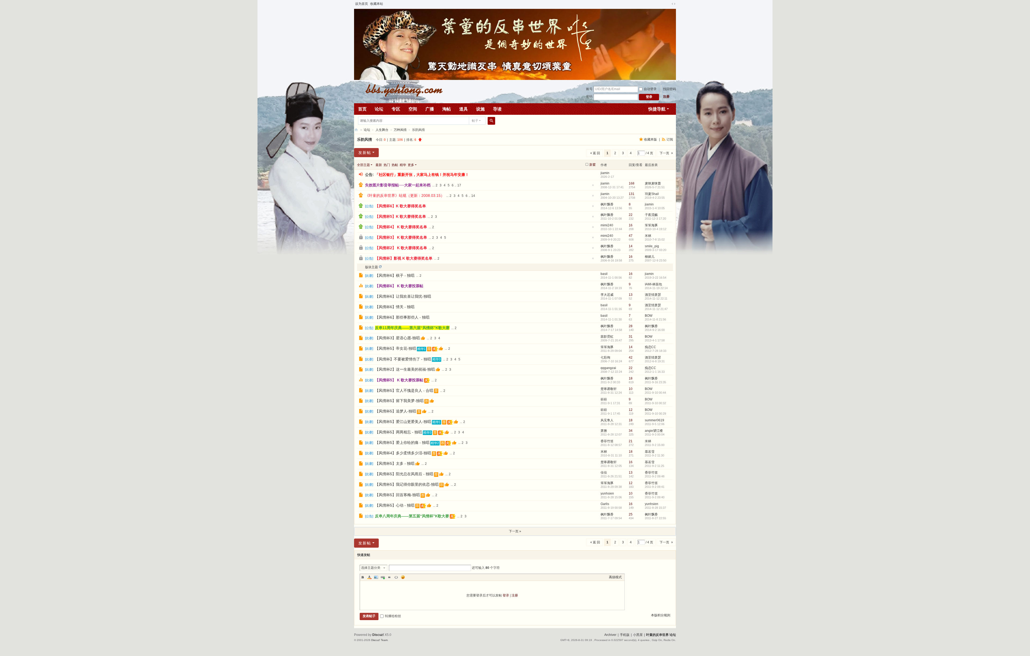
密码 (589, 96)
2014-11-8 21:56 (655, 319)
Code (396, 577)
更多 (411, 165)
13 (630, 295)
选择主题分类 (370, 568)
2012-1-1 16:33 (655, 371)
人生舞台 (382, 130)
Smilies (403, 577)
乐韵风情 (364, 139)
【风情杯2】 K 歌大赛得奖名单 (401, 248)
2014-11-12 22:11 (656, 298)
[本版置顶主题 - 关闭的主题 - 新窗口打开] (361, 238)
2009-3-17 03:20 (655, 250)
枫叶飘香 (607, 204)
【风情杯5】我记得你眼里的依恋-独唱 (407, 484)
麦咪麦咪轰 (653, 183)
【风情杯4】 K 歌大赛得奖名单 (401, 227)
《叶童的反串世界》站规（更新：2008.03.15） (404, 195)
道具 (463, 109)
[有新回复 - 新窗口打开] (361, 276)
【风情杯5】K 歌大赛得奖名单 (400, 216)
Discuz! (378, 635)
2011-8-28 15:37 (655, 507)
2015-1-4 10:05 (655, 208)
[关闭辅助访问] (668, 3)
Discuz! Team (379, 640)
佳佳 (604, 472)
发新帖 (364, 152)
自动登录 (650, 89)
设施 (480, 109)
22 (630, 215)
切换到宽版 (673, 3)
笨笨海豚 (651, 225)
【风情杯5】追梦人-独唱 (395, 411)
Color (369, 577)
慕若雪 (649, 452)
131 (631, 194)
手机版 (625, 635)
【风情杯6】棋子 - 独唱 (394, 275)
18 (630, 378)
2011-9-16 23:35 (655, 382)
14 (473, 196)
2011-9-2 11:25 (654, 465)
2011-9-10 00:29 (655, 413)
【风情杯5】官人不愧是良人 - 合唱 (404, 390)
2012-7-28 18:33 (655, 350)
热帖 (395, 165)
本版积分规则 (660, 615)
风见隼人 (607, 420)
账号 (589, 89)
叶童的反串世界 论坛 (356, 130)
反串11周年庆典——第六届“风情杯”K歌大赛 (412, 328)
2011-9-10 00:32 (655, 403)
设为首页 (361, 4)
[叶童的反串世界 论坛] (401, 90)
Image (376, 577)
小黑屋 (638, 635)
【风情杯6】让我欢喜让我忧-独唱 (403, 296)
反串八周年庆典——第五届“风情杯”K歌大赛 (412, 516)
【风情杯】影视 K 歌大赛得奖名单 (403, 258)
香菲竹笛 (607, 441)
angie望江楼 (654, 431)
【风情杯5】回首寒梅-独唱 (397, 495)
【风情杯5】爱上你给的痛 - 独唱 (402, 442)
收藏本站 (376, 4)
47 (630, 236)
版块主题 (371, 267)
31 (630, 336)
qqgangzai (608, 368)
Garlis (605, 504)
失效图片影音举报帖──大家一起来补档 (398, 185)
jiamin (605, 173)
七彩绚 (605, 357)
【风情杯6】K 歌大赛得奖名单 (400, 206)
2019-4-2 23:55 (655, 197)
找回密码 (669, 89)
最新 (379, 165)
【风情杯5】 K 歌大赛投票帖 (399, 380)
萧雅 (604, 431)
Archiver (610, 635)
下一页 (664, 153)
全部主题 (363, 165)
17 (459, 185)
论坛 (379, 109)
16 (630, 225)
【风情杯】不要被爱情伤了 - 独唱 (403, 359)
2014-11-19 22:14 (656, 288)
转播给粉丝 (393, 616)
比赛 (369, 276)
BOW (648, 316)
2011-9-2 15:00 (654, 445)
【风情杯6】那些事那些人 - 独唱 (402, 317)
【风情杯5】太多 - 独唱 (394, 463)
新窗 (592, 165)
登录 (506, 595)
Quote (389, 577)
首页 (362, 109)
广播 (429, 109)
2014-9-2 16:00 (655, 329)
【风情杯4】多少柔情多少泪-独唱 (403, 453)
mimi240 (607, 225)
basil (604, 274)
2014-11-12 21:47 (656, 309)
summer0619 (654, 420)
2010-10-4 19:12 (655, 229)
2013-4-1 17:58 (655, 340)
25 (630, 514)
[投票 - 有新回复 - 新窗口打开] (361, 286)
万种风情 (400, 130)
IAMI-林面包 (653, 284)
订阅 (670, 139)
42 (630, 357)
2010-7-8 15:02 (655, 239)
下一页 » (515, 531)
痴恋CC (650, 347)
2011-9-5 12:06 (654, 424)
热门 (387, 165)
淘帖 (446, 109)
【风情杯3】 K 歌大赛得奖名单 (401, 237)
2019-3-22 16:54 (655, 277)
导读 (497, 109)
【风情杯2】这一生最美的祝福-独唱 (405, 369)
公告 (369, 206)
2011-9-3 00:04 (654, 434)
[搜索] (491, 120)
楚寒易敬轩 (609, 389)
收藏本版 (651, 139)
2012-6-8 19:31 (655, 361)
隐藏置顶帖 (592, 249)
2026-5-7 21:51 (655, 187)
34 (630, 431)
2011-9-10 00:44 (655, 392)
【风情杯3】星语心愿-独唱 (397, 338)
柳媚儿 (649, 257)
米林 (648, 236)
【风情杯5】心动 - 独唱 (394, 505)
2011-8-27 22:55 (655, 518)
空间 (413, 109)
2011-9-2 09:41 (654, 486)
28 (630, 326)
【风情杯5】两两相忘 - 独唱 (398, 432)
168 (631, 183)
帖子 (475, 121)
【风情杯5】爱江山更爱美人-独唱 (403, 421)
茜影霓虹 (607, 336)
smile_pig (652, 246)
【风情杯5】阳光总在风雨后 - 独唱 (404, 474)
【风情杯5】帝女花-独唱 (395, 348)
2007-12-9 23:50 (655, 260)
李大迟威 (607, 295)
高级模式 (615, 577)
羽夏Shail (652, 194)
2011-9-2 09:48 (654, 476)
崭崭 (604, 399)
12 (630, 410)
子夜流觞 (651, 215)
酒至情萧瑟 (653, 295)
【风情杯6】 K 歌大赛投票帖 (399, 286)
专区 (396, 109)
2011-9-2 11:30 (654, 455)
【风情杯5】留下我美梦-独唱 (399, 401)
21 (630, 441)
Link (382, 577)
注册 (666, 96)
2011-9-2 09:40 (654, 497)
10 (630, 389)
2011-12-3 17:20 (655, 218)
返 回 (596, 153)
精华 (403, 165)
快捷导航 (656, 109)
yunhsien (607, 493)
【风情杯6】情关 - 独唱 (394, 307)
